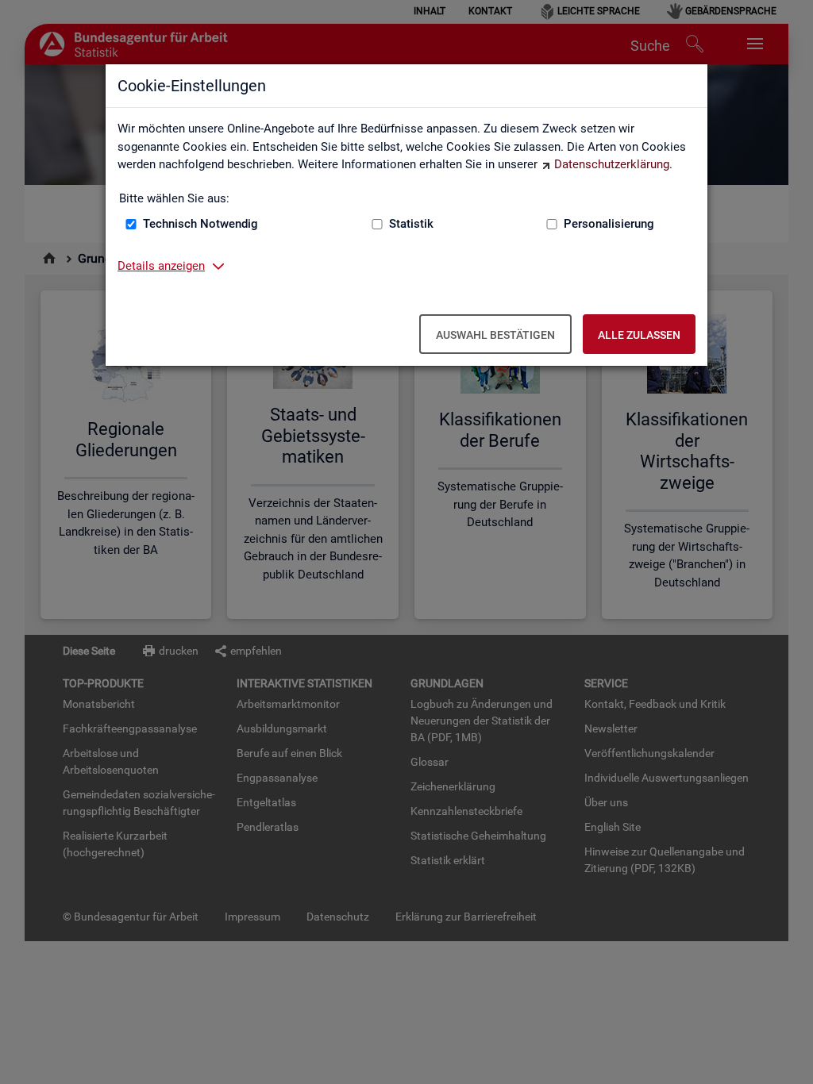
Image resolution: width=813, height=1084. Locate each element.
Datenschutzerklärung (611, 164)
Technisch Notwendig (200, 224)
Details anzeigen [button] (161, 266)
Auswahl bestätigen (495, 335)
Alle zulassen (639, 335)
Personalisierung (609, 224)
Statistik (411, 224)
